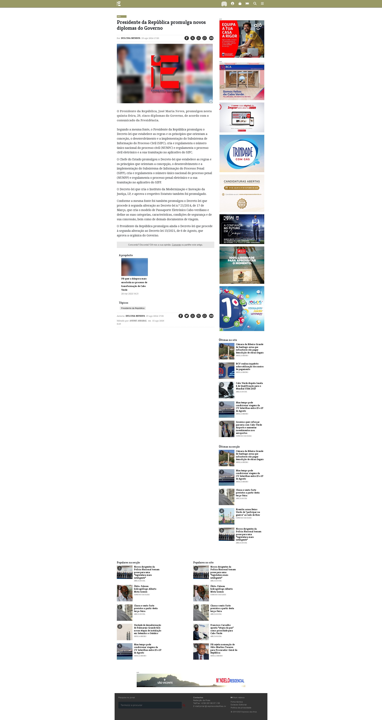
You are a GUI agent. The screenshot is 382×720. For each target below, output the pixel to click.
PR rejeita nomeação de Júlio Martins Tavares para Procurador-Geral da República (223, 648)
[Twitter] (192, 38)
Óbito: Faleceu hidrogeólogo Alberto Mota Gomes (145, 589)
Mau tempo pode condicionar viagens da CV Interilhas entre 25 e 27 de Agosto (249, 406)
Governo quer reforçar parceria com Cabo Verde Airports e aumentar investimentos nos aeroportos (249, 427)
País (119, 16)
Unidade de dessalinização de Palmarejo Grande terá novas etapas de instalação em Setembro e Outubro (147, 629)
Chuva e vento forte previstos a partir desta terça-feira (247, 492)
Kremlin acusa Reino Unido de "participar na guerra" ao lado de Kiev (248, 512)
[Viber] (198, 316)
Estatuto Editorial (239, 705)
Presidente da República (132, 308)
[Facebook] (186, 38)
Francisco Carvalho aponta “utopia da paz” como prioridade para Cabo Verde (222, 629)
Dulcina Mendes (130, 38)
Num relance (238, 697)
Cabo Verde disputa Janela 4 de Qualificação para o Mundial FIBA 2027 (249, 386)
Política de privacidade (241, 708)
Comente (176, 244)
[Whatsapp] (198, 38)
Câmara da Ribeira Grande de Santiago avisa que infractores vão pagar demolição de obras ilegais (250, 348)
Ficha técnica (237, 702)
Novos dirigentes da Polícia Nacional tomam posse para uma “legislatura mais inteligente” (248, 534)
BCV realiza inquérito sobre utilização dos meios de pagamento (250, 366)
